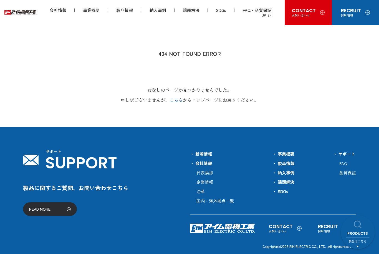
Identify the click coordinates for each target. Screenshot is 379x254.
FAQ (343, 163)
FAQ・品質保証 (257, 10)
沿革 (200, 191)
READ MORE (39, 209)
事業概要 (91, 10)
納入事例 (158, 10)
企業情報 (204, 182)
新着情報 (203, 154)
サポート (346, 154)
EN (269, 15)
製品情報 (124, 10)
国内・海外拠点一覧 (215, 201)
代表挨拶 (204, 173)
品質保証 (347, 173)
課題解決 (191, 10)
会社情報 (58, 10)
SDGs (221, 10)
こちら (176, 99)
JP (264, 15)
